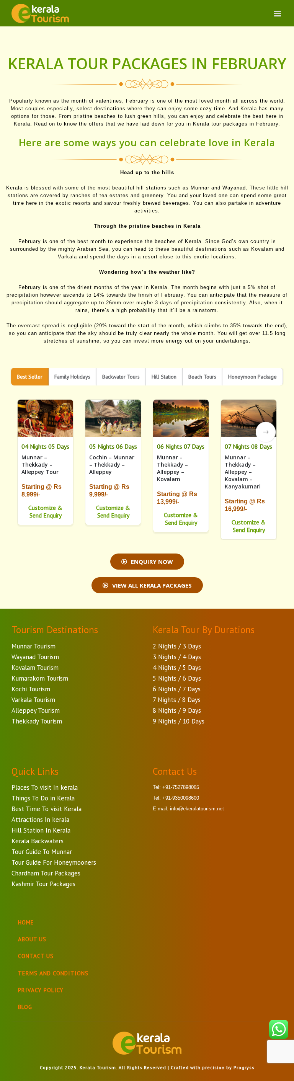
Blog (25, 1007)
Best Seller (29, 376)
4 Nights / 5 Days (177, 667)
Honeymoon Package (252, 376)
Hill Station (164, 376)
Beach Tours (202, 376)
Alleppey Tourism (35, 710)
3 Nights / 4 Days (177, 657)
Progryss (244, 1067)
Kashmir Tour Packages (43, 884)
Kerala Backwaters (37, 841)
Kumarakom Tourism (39, 678)
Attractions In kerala (40, 819)
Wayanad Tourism (35, 657)
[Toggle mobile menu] (278, 14)
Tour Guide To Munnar (41, 851)
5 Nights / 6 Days (177, 678)
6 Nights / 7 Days (177, 689)
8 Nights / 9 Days (177, 710)
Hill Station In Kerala (40, 830)
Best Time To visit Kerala (46, 809)
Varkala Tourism (33, 700)
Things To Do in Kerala (43, 798)
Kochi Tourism (30, 689)
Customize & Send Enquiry (45, 511)
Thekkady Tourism (36, 721)
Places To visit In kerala (44, 787)
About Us (32, 939)
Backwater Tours (121, 376)
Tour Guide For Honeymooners (53, 862)
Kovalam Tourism (35, 667)
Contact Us (36, 956)
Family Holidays (72, 376)
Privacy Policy (41, 990)
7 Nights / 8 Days (177, 700)
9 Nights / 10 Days (178, 721)
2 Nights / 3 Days (177, 646)
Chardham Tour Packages (45, 873)
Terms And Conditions (53, 973)
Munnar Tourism (33, 646)
